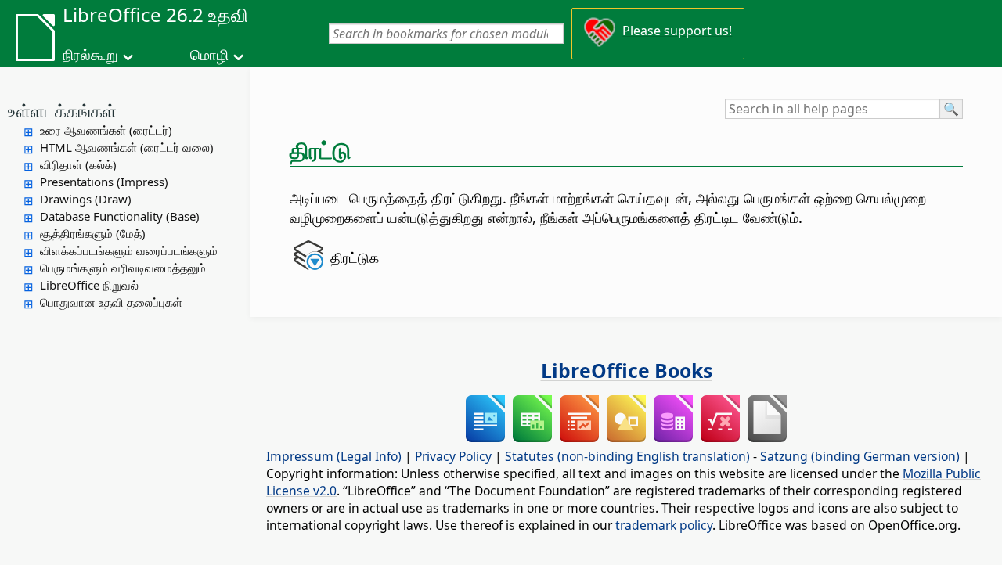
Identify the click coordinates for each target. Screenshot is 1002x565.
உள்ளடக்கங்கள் (62, 110)
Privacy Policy (453, 456)
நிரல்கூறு (90, 55)
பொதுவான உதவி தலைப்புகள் (111, 302)
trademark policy (663, 525)
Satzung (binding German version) (860, 456)
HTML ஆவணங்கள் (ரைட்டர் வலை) (127, 147)
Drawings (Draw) (86, 199)
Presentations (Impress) (104, 181)
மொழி (209, 55)
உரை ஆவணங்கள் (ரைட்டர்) (106, 130)
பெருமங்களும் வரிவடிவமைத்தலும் (123, 267)
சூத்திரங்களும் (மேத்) (93, 233)
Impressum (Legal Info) (334, 456)
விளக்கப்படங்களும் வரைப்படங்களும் (129, 250)
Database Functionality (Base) (120, 216)
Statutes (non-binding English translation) (627, 456)
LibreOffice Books (626, 370)
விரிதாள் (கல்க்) (78, 164)
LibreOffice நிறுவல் (89, 285)
